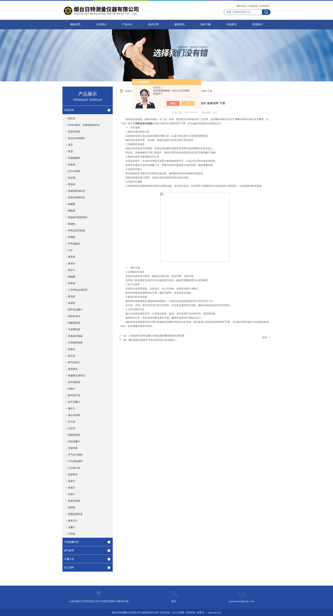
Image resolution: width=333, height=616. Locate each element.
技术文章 (153, 24)
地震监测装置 (75, 514)
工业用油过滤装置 (77, 289)
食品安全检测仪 (76, 138)
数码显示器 (74, 395)
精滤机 (71, 223)
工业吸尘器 (74, 467)
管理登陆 (190, 612)
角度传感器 (74, 500)
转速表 (71, 164)
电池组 (71, 507)
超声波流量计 (75, 309)
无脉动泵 (73, 448)
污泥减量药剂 (71, 542)
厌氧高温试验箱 (76, 230)
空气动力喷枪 (75, 454)
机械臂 (71, 204)
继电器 (71, 210)
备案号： (202, 612)
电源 (70, 151)
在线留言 (253, 6)
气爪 (70, 250)
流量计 (71, 527)
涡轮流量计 (74, 441)
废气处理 (69, 550)
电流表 (71, 184)
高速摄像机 (74, 158)
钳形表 (71, 283)
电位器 (71, 118)
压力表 (71, 421)
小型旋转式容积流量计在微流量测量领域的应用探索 (156, 335)
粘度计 (71, 487)
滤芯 (70, 144)
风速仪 (71, 349)
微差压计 (73, 520)
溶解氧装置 (74, 322)
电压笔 (71, 177)
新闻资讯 (179, 24)
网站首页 (241, 6)
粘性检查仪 (74, 316)
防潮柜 (71, 237)
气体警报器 (74, 329)
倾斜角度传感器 (143, 123)
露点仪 (71, 355)
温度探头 (73, 474)
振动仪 (71, 296)
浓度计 (71, 494)
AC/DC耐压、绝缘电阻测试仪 (84, 125)
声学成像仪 (74, 243)
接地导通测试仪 (76, 197)
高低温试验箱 (75, 336)
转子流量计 (74, 401)
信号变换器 (74, 382)
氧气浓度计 (74, 362)
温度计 (71, 481)
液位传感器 (74, 415)
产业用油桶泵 (75, 461)
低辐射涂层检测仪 (77, 217)
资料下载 (205, 24)
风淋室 (71, 303)
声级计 (71, 388)
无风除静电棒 (75, 342)
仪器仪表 (69, 110)
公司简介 (101, 24)
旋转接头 (73, 369)
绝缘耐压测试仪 (76, 375)
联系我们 (265, 6)
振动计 (71, 263)
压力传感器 (74, 171)
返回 (264, 337)
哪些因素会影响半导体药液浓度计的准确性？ (153, 340)
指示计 (71, 270)
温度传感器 (74, 131)
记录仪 (71, 428)
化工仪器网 (178, 612)
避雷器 (71, 256)
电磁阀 (71, 276)
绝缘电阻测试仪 (76, 190)
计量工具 (69, 559)
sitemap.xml (214, 612)
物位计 (71, 408)
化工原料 (69, 567)
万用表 (71, 533)
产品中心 (127, 24)
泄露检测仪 (74, 434)
